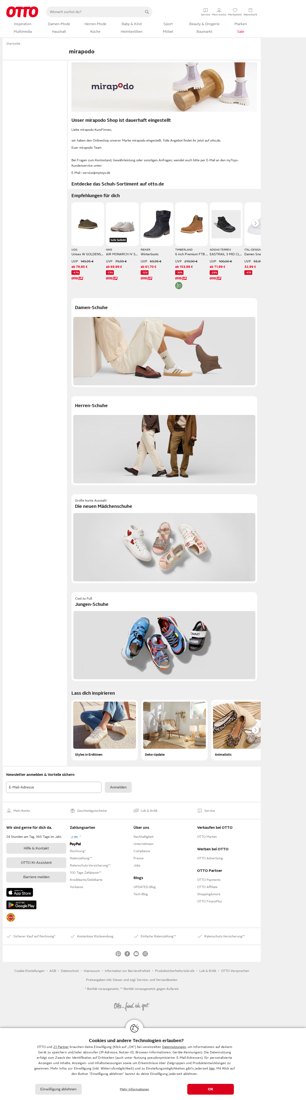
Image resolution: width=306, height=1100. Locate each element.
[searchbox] (94, 12)
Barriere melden (36, 877)
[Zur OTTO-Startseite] (22, 12)
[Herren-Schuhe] (164, 440)
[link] (10, 917)
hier (212, 1068)
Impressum (92, 971)
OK (210, 1089)
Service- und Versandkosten (157, 980)
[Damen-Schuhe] (164, 342)
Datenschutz (70, 971)
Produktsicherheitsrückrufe (174, 971)
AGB (53, 971)
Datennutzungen (174, 1047)
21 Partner (61, 1047)
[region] (153, 1064)
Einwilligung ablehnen (58, 1089)
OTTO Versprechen (235, 971)
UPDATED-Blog (145, 887)
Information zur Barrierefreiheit (127, 971)
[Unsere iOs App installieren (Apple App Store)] (19, 892)
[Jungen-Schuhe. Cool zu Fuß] (164, 636)
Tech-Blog (141, 894)
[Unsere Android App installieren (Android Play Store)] (21, 904)
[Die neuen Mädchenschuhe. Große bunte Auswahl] (164, 538)
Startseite (13, 43)
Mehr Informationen (134, 1089)
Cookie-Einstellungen (29, 971)
